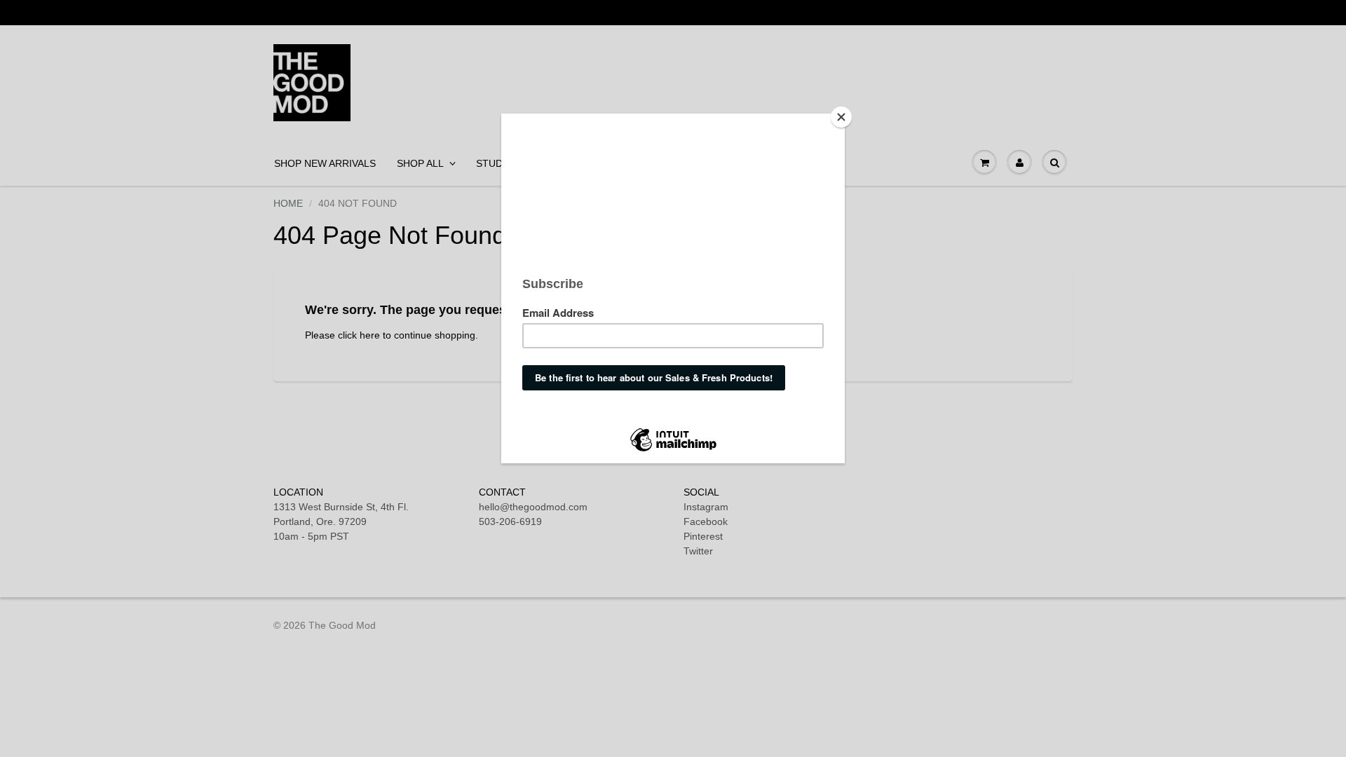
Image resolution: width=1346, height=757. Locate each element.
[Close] (841, 117)
